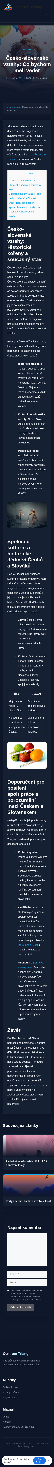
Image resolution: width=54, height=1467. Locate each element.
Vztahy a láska (11, 1392)
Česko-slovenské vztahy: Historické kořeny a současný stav (25, 185)
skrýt (31, 173)
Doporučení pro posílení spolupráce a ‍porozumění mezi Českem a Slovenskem (25, 207)
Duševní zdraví (11, 1387)
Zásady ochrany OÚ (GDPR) (18, 1427)
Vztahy (27, 49)
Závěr (12, 216)
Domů (8, 107)
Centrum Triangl (28, 7)
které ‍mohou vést (28, 945)
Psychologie (9, 1397)
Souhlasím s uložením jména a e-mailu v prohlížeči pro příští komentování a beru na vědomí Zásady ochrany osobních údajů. (26, 1295)
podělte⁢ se (39, 1085)
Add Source (39, 1460)
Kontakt (7, 1421)
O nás (6, 1416)
